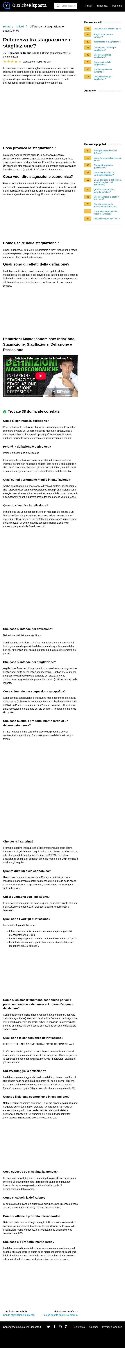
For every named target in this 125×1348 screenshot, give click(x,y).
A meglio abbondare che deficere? (105, 151)
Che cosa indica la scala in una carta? (106, 198)
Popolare (117, 5)
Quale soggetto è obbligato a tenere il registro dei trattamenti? (107, 182)
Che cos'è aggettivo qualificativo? (103, 166)
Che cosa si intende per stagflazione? (105, 48)
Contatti (93, 1327)
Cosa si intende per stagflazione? (103, 77)
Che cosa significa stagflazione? (102, 56)
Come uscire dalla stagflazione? (102, 63)
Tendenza (102, 5)
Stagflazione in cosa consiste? (103, 35)
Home (6, 26)
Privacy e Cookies (112, 1327)
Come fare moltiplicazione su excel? (107, 159)
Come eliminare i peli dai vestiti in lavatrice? (105, 212)
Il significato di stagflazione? (107, 42)
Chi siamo (79, 1327)
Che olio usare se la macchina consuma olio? (106, 205)
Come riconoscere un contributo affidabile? (104, 173)
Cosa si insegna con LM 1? (107, 218)
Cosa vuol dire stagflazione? (107, 28)
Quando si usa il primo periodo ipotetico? (104, 190)
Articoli (88, 5)
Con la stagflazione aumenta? (19, 1315)
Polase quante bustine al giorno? (60, 1315)
